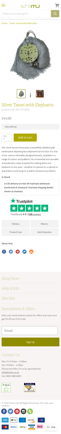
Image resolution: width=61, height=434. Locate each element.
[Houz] (30, 411)
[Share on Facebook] (4, 251)
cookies (5, 405)
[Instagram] (23, 411)
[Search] (55, 13)
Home (4, 23)
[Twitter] (10, 411)
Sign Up (30, 342)
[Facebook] (3, 411)
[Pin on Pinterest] (17, 251)
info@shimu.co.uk (10, 372)
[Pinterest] (17, 411)
